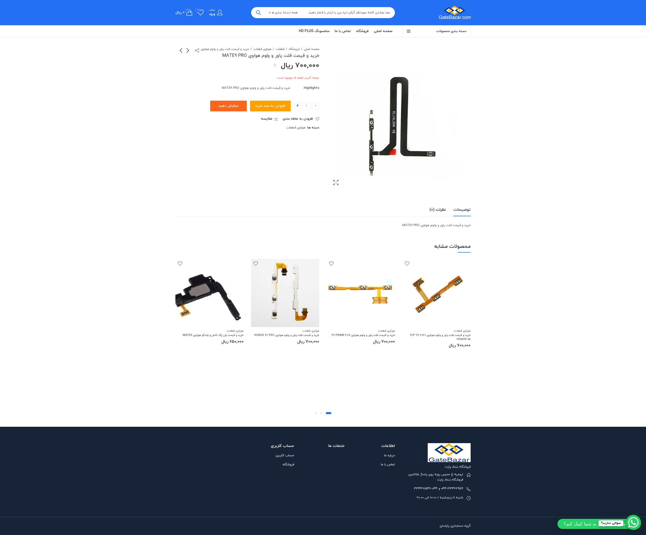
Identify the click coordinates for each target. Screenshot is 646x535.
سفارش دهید (228, 105)
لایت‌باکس (336, 182)
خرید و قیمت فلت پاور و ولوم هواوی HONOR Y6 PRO (286, 335)
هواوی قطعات (262, 49)
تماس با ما (388, 464)
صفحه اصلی (311, 49)
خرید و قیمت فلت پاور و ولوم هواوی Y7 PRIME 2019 (363, 335)
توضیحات (462, 209)
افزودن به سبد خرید (270, 105)
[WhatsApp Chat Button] (633, 522)
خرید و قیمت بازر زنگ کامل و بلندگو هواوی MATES (213, 335)
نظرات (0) (437, 209)
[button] (328, 413)
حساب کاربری (285, 455)
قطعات (280, 49)
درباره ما (389, 455)
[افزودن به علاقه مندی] (407, 263)
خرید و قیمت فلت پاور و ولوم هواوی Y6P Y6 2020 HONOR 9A (440, 337)
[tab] (462, 210)
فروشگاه (294, 49)
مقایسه (266, 119)
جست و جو (258, 12)
